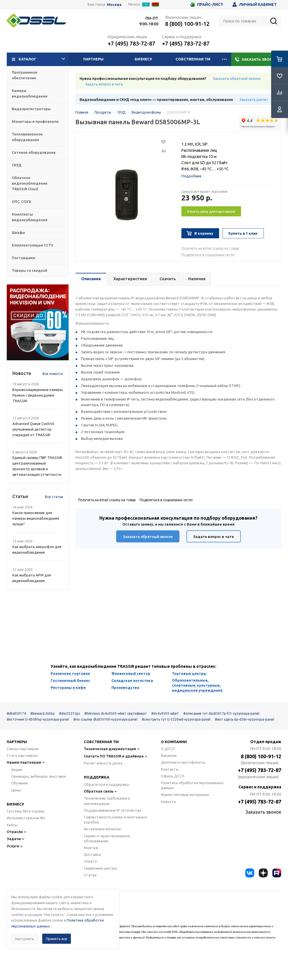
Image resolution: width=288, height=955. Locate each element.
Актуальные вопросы (102, 829)
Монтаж (91, 848)
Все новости (52, 373)
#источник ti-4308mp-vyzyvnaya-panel (38, 719)
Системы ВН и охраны (26, 811)
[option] (38, 322)
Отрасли (15, 832)
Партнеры (93, 59)
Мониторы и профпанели (35, 121)
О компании (174, 742)
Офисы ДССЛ (172, 776)
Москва (114, 4)
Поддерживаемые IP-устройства (112, 810)
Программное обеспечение (24, 75)
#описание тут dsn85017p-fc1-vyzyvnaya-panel (221, 713)
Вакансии (169, 755)
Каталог (27, 59)
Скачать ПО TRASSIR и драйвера (114, 756)
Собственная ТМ (193, 59)
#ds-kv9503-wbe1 (165, 713)
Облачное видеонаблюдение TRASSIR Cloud (30, 183)
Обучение (19, 783)
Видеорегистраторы (31, 109)
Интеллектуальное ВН (26, 818)
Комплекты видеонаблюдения (30, 217)
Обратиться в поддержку (106, 784)
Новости (168, 802)
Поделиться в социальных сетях (208, 255)
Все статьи (54, 497)
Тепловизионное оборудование (27, 137)
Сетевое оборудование (34, 152)
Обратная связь (98, 791)
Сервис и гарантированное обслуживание (107, 838)
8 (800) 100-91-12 (187, 24)
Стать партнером (22, 755)
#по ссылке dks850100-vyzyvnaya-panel (105, 719)
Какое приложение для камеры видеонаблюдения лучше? (35, 518)
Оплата (90, 861)
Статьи (90, 875)
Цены (16, 790)
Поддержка (96, 777)
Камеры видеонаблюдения (30, 93)
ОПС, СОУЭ (21, 201)
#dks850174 (16, 713)
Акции (16, 769)
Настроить (24, 939)
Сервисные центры (100, 868)
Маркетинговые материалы (185, 794)
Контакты (170, 769)
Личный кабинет (258, 4)
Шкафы (18, 232)
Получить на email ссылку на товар (210, 248)
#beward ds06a (42, 713)
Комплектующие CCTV (32, 245)
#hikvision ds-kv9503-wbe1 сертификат (115, 713)
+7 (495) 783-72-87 (131, 43)
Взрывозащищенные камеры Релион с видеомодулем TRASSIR (37, 395)
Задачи (14, 839)
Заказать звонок (260, 59)
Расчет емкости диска (103, 763)
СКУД (16, 165)
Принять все (56, 939)
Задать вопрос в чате (104, 84)
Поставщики (23, 258)
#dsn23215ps (69, 713)
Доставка (92, 854)
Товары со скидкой (29, 270)
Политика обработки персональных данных (192, 785)
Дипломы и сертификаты (183, 762)
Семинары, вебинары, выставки (38, 776)
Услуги (13, 846)
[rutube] (276, 872)
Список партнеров (23, 749)
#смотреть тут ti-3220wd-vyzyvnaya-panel (176, 719)
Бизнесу (143, 59)
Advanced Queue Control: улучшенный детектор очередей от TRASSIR (33, 429)
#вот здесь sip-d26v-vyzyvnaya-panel (244, 719)
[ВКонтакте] (249, 872)
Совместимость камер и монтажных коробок (115, 819)
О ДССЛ (168, 749)
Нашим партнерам (24, 762)
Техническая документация (110, 749)
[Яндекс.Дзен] (263, 872)
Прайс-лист (210, 4)
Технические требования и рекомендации (107, 800)
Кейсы (12, 825)
